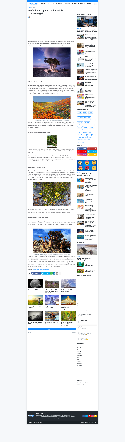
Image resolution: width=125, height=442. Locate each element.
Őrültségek (79, 363)
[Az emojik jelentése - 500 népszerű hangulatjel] (87, 165)
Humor (78, 357)
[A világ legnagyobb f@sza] (80, 195)
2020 (87, 289)
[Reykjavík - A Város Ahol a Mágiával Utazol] (52, 300)
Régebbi (73, 332)
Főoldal (29, 7)
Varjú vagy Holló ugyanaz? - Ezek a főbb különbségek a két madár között (90, 180)
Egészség (79, 347)
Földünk (33, 7)
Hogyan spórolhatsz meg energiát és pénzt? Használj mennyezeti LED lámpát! (90, 216)
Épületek (79, 351)
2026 (87, 278)
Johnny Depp (81, 142)
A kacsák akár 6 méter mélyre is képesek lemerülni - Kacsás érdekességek (90, 237)
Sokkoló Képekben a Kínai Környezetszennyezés (52, 323)
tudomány (80, 124)
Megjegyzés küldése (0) (52, 329)
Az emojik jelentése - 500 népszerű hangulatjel (84, 174)
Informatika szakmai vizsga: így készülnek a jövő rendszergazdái (87, 30)
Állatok (78, 345)
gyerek (91, 129)
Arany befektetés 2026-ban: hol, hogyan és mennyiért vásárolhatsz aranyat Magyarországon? (90, 104)
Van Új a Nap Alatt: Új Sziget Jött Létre (66, 290)
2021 (87, 288)
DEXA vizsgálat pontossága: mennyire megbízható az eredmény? (90, 58)
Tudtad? (40, 422)
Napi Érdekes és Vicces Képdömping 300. (90, 271)
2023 (87, 283)
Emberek (79, 349)
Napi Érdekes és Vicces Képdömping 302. (84, 259)
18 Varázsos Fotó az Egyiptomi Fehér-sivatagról (66, 307)
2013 (87, 299)
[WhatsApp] (51, 273)
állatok (86, 114)
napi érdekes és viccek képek (84, 117)
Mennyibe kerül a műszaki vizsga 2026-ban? (90, 201)
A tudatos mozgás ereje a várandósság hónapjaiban (90, 90)
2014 (87, 297)
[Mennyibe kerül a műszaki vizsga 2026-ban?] (80, 201)
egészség (86, 119)
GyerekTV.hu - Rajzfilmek (82, 382)
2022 (87, 286)
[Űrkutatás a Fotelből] (35, 283)
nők (82, 129)
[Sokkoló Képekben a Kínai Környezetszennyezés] (52, 316)
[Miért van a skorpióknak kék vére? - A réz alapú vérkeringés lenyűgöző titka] (80, 71)
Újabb (30, 332)
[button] (93, 4)
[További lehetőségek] (60, 273)
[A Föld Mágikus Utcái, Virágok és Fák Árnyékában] (68, 316)
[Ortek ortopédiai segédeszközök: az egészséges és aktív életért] (80, 96)
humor (79, 112)
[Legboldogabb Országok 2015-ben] (35, 300)
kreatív (84, 112)
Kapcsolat (35, 0)
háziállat (91, 127)
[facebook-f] (83, 416)
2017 (87, 291)
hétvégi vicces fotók (82, 137)
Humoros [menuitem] (89, 3)
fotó (79, 132)
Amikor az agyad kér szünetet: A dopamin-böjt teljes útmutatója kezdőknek (90, 45)
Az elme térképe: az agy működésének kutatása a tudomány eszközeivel (91, 78)
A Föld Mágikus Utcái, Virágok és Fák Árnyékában (67, 324)
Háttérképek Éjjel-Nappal (82, 384)
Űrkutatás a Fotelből (33, 289)
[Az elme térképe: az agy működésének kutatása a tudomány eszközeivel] (80, 78)
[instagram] (92, 416)
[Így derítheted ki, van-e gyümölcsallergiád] (80, 52)
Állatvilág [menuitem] (42, 3)
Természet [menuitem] (50, 3)
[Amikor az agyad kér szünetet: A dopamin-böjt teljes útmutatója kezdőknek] (80, 45)
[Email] (57, 273)
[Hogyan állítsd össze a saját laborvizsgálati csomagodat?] (80, 65)
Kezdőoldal (30, 0)
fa (84, 134)
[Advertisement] (52, 30)
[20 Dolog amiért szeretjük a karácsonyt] (80, 231)
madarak (80, 134)
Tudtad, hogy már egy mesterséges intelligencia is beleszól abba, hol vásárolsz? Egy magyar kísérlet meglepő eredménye (91, 38)
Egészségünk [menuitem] (59, 3)
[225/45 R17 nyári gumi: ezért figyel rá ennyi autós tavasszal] (80, 84)
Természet (79, 365)
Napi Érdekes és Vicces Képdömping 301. (90, 264)
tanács (92, 124)
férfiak (88, 134)
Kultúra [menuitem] (67, 3)
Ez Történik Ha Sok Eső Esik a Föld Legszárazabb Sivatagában (51, 291)
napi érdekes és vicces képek (84, 139)
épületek (80, 127)
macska (85, 127)
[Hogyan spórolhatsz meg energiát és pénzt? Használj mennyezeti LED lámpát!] (80, 216)
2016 (87, 293)
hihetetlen (87, 122)
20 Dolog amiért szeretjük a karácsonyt (90, 231)
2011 (87, 303)
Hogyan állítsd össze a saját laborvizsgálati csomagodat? (90, 65)
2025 (87, 280)
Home (82, 422)
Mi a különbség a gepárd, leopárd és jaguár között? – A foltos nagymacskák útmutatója (91, 188)
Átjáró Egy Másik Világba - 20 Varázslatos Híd (35, 323)
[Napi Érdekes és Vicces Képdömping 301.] (80, 264)
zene (90, 132)
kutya (87, 129)
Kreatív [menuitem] (74, 3)
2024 (87, 282)
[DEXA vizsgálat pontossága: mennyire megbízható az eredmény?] (80, 58)
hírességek (84, 132)
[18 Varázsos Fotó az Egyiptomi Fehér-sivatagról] (68, 300)
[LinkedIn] (54, 273)
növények (42, 269)
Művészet (79, 361)
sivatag (90, 137)
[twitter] (92, 1)
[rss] (96, 1)
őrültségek (92, 119)
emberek (90, 112)
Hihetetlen (79, 355)
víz (78, 129)
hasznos (86, 124)
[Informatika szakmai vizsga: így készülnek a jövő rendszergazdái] (87, 21)
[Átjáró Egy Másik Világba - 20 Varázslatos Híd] (35, 316)
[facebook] (90, 1)
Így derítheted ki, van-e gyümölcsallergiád (90, 52)
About (86, 422)
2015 (87, 295)
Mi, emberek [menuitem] (81, 3)
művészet (80, 122)
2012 (87, 301)
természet (46, 269)
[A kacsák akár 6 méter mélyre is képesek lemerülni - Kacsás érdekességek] (80, 237)
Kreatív (78, 359)
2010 (87, 305)
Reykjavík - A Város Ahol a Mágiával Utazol (52, 306)
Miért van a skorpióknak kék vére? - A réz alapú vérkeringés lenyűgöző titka (91, 71)
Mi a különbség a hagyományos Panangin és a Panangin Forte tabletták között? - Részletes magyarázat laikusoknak (91, 208)
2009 (87, 307)
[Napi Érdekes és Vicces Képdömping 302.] (87, 249)
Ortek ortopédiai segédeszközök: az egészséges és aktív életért (90, 96)
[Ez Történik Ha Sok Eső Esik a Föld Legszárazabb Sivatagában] (52, 283)
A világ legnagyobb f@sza (89, 195)
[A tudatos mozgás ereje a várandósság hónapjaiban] (80, 90)
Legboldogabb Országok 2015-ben (34, 306)
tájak (93, 134)
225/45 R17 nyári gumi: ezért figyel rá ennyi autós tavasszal (90, 84)
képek (37, 269)
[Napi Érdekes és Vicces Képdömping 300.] (80, 271)
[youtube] (94, 1)
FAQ (96, 422)
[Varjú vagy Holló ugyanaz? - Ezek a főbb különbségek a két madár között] (80, 180)
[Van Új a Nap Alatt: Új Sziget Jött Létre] (68, 283)
